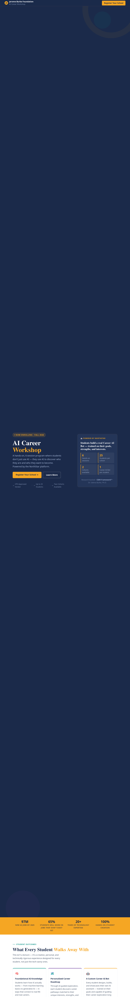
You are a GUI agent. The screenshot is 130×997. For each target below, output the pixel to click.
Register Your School (113, 3)
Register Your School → (27, 474)
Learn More (52, 475)
